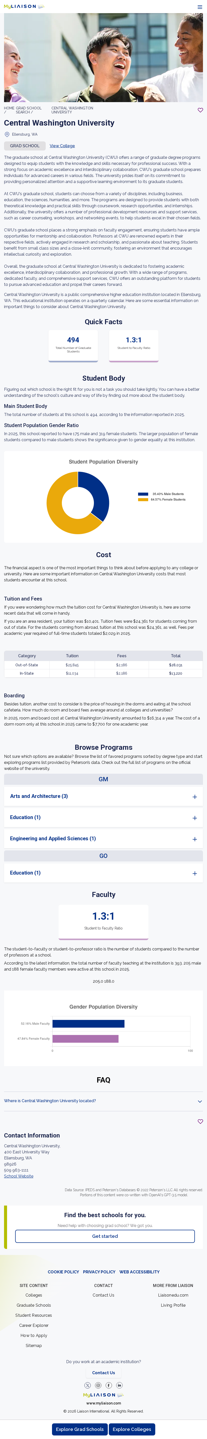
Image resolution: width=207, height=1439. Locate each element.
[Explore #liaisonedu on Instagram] (98, 1385)
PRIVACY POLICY (99, 1272)
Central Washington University (72, 110)
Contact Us (103, 1295)
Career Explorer (34, 1325)
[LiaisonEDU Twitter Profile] (87, 1385)
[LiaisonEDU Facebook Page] (109, 1385)
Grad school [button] (25, 145)
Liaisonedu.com (173, 1295)
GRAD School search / (29, 110)
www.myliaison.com (103, 1403)
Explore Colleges (132, 1429)
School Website (18, 1176)
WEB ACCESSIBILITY (139, 1272)
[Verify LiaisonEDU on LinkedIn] (119, 1385)
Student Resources (33, 1315)
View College (62, 145)
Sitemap (34, 1345)
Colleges (33, 1295)
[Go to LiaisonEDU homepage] (24, 6)
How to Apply (33, 1335)
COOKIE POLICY (63, 1272)
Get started (105, 1236)
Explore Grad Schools (80, 1429)
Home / (9, 110)
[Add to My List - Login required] (200, 110)
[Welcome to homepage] (103, 1395)
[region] (103, 634)
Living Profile (173, 1305)
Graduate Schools (34, 1305)
